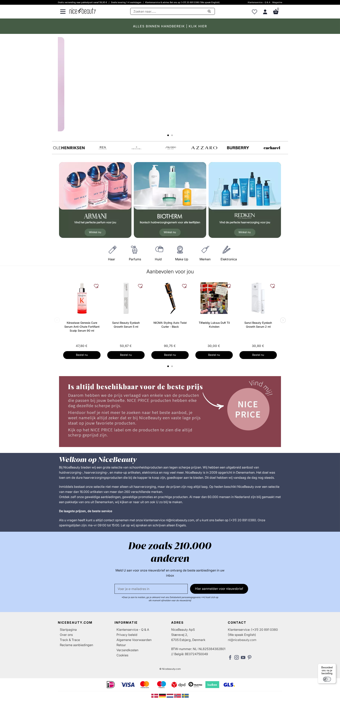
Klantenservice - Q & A (259, 2)
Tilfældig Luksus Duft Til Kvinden (214, 324)
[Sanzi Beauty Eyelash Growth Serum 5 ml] (126, 298)
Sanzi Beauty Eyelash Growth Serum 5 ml (126, 324)
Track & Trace (70, 640)
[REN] (103, 147)
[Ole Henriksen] (69, 147)
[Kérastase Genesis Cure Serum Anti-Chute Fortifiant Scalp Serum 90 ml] (82, 298)
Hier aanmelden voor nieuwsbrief (219, 589)
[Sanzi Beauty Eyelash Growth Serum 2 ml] (258, 298)
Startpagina (68, 630)
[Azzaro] (204, 147)
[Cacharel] (272, 147)
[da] (155, 695)
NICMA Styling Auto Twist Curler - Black (170, 324)
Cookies (122, 655)
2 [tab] (172, 366)
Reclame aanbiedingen (76, 645)
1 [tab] (168, 366)
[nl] (170, 695)
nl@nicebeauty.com (242, 640)
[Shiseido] (170, 147)
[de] (163, 695)
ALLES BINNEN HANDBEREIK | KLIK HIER (170, 26)
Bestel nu (82, 354)
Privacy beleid (126, 635)
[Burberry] (238, 147)
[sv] (185, 695)
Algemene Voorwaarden (134, 640)
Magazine (277, 2)
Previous (58, 320)
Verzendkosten (127, 650)
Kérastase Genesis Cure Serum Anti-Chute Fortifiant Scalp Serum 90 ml (82, 326)
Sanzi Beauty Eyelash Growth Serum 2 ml (258, 324)
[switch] (327, 679)
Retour (121, 645)
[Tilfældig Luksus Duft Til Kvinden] (214, 298)
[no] (178, 695)
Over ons (66, 635)
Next (282, 320)
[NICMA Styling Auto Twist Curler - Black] (170, 298)
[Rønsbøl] (136, 147)
